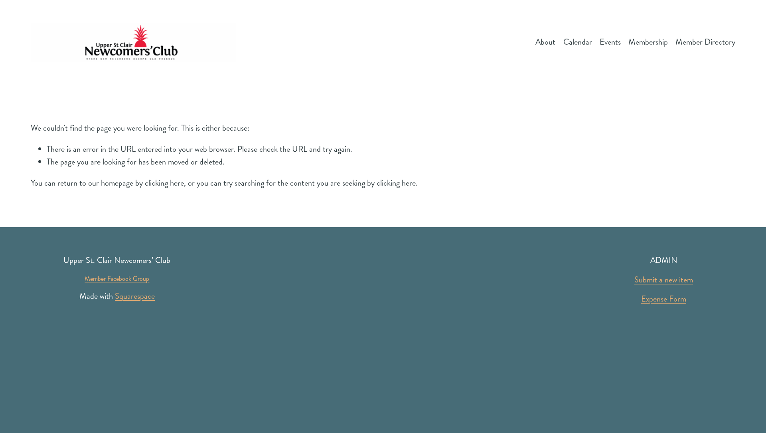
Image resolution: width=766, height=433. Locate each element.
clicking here (164, 183)
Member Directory (705, 42)
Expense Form (663, 299)
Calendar (577, 42)
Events (610, 42)
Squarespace (135, 296)
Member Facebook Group (117, 278)
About (545, 42)
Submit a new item (663, 280)
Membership (648, 42)
